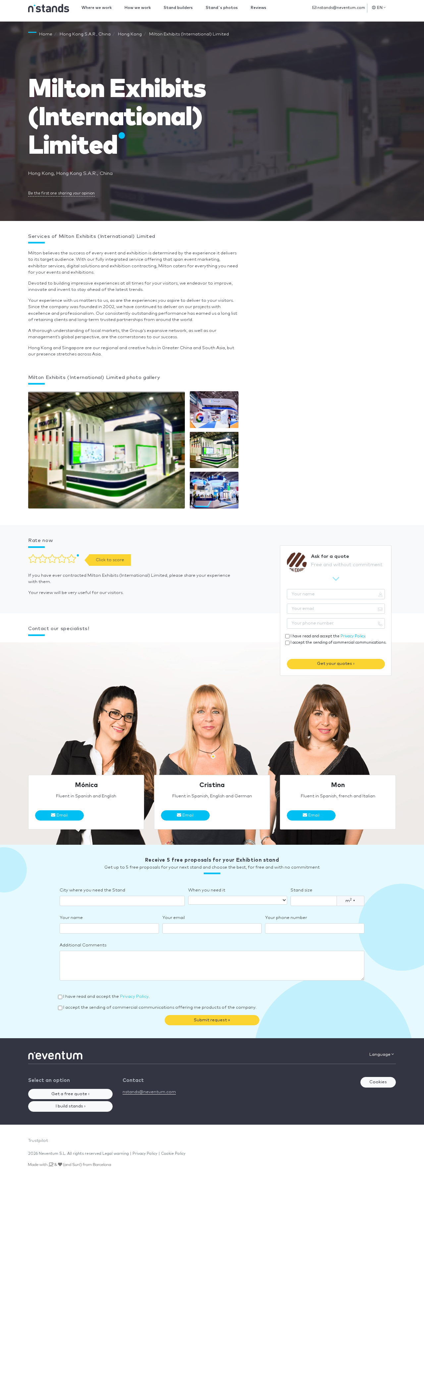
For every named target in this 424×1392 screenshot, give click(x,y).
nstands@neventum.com (340, 8)
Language (380, 1054)
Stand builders (178, 8)
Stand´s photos (222, 8)
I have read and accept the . (328, 636)
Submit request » (212, 1020)
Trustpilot (38, 1141)
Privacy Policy (353, 636)
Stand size (301, 890)
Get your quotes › (335, 664)
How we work (138, 8)
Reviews (258, 8)
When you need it (206, 890)
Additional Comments (83, 945)
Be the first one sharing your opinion (61, 193)
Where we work (96, 8)
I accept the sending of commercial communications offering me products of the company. (159, 1007)
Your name (71, 918)
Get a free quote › (70, 1094)
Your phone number (286, 918)
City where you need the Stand (92, 890)
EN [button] (380, 8)
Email (61, 815)
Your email (173, 918)
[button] (106, 451)
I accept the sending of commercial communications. (339, 642)
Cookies (378, 1082)
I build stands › (70, 1106)
